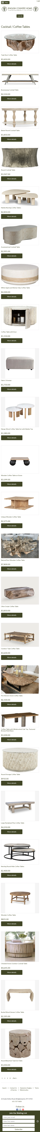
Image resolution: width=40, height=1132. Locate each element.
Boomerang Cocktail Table (9, 90)
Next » (15, 1078)
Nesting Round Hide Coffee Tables (12, 866)
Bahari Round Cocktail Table (10, 130)
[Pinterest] (23, 1110)
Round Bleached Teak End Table (11, 1061)
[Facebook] (17, 1110)
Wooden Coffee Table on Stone (11, 475)
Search (4, 1088)
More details (11, 64)
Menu (6, 2)
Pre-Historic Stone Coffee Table (12, 696)
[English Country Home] (20, 9)
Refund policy (24, 1090)
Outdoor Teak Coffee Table (10, 649)
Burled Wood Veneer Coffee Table (12, 1012)
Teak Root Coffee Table (9, 55)
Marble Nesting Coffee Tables (11, 208)
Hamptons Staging (25, 1088)
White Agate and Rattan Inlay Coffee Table (15, 288)
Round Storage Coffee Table (10, 774)
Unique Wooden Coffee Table (11, 517)
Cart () (20, 16)
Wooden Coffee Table (8, 915)
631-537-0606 (17, 1101)
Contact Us (13, 1088)
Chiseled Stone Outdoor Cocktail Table (14, 963)
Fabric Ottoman (6, 380)
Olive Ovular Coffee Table (9, 606)
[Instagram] (20, 1110)
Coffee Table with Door (9, 332)
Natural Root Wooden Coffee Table (13, 560)
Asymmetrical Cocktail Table (10, 247)
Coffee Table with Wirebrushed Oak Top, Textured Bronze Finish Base (18, 730)
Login (38, 1)
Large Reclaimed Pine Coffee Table (12, 823)
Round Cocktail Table (8, 170)
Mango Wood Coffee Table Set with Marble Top (17, 429)
